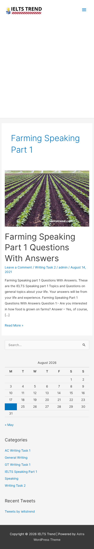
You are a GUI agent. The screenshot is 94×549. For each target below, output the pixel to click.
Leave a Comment (18, 267)
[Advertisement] (47, 69)
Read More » (14, 325)
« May (9, 425)
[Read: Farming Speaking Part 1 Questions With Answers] (47, 198)
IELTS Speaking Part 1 (21, 471)
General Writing (16, 457)
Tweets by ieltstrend (20, 511)
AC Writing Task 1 (17, 450)
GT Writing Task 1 (17, 464)
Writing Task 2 (45, 267)
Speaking (11, 478)
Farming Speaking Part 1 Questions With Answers (40, 247)
